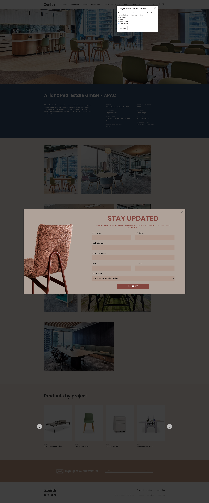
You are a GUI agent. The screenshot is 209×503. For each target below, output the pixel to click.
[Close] (182, 211)
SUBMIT (133, 286)
